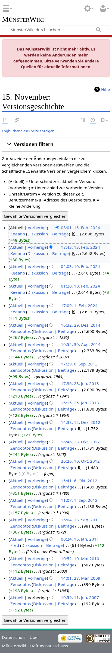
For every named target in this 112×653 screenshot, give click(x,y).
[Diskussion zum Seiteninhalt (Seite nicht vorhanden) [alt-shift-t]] (17, 120)
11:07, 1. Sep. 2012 (79, 500)
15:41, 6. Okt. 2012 (79, 480)
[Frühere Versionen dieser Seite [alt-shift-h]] (93, 120)
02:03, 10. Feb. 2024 (80, 266)
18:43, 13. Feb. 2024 (80, 247)
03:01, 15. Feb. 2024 (80, 227)
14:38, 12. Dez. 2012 (80, 422)
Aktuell (16, 247)
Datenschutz (14, 637)
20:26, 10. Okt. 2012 (80, 461)
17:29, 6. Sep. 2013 (79, 364)
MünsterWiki (23, 19)
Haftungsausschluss (49, 645)
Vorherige (37, 227)
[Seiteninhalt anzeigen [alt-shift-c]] (5, 120)
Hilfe (105, 89)
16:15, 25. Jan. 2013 (80, 403)
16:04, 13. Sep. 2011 (80, 519)
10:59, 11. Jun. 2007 (80, 597)
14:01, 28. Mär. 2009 (80, 578)
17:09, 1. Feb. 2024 (79, 305)
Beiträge (60, 233)
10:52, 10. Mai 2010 (80, 558)
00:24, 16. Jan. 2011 (80, 539)
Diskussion (37, 233)
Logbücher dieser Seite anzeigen (28, 130)
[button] (56, 144)
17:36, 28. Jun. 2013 (80, 383)
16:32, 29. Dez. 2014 (80, 325)
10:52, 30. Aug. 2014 (81, 344)
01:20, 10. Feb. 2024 (80, 286)
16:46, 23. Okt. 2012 (80, 441)
